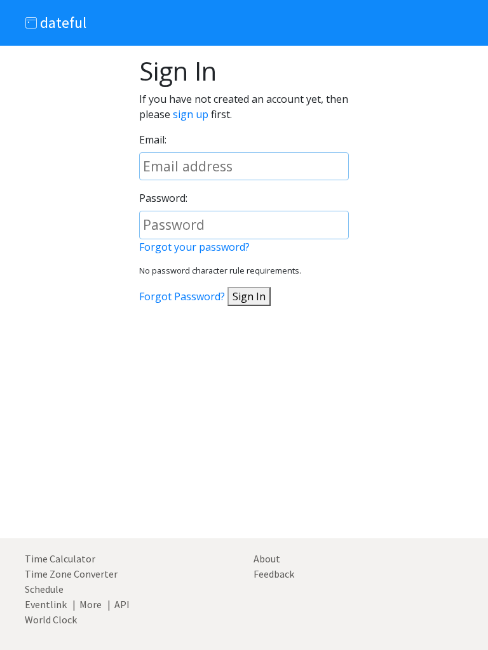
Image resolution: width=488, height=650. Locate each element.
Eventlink (46, 604)
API (122, 604)
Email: (152, 140)
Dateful (61, 22)
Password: (163, 198)
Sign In (249, 296)
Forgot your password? (194, 247)
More (90, 604)
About (267, 558)
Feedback (274, 573)
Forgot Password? (182, 296)
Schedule (44, 589)
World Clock (51, 619)
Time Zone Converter (71, 573)
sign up (190, 114)
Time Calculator (60, 558)
